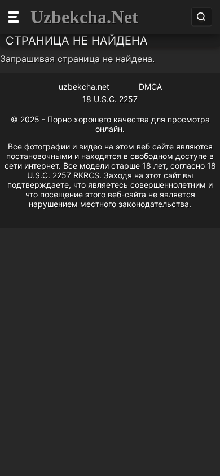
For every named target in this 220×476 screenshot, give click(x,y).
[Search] (201, 17)
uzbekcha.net (84, 86)
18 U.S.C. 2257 (110, 99)
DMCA (150, 86)
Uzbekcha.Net (84, 17)
